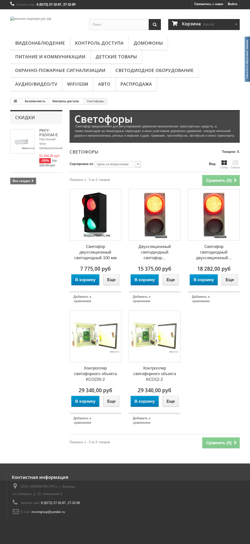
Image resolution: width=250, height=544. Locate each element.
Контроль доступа (99, 43)
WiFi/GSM (77, 84)
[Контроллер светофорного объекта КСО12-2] (154, 336)
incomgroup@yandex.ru (48, 512)
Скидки (25, 117)
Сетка (224, 167)
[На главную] (15, 101)
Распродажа (136, 84)
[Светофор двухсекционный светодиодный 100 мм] (95, 214)
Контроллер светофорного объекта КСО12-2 (154, 374)
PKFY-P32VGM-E (48, 132)
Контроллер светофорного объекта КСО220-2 (95, 374)
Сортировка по (81, 164)
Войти (232, 4)
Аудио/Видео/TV (36, 84)
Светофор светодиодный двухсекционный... (214, 252)
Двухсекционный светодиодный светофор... (154, 252)
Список (235, 167)
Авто (104, 84)
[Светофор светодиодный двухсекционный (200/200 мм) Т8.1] (213, 214)
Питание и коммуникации (50, 57)
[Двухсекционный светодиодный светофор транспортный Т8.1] (154, 214)
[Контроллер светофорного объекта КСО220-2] (95, 336)
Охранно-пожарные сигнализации (60, 70)
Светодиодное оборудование (154, 70)
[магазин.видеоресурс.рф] (46, 23)
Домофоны (148, 43)
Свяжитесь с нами (208, 4)
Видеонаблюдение (40, 43)
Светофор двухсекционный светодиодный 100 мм (95, 252)
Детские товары (116, 57)
